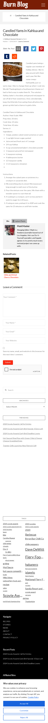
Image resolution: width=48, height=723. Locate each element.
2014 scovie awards (10, 524)
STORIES (6, 625)
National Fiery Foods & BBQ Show (35, 579)
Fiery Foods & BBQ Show (11, 555)
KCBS (5, 575)
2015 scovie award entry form (13, 526)
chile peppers (32, 544)
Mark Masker (23, 226)
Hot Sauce (8, 567)
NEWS (5, 628)
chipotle (5, 546)
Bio (8, 221)
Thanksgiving (30, 602)
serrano (28, 595)
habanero (31, 564)
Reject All (24, 717)
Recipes (18, 39)
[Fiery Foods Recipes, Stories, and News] (18, 5)
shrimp (26, 598)
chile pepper (7, 544)
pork (26, 583)
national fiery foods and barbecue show (13, 581)
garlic (5, 557)
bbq (4, 535)
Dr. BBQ (8, 552)
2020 (27, 530)
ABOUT (6, 631)
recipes (27, 585)
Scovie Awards (13, 595)
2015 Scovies (7, 529)
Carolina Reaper (9, 538)
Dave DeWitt (34, 549)
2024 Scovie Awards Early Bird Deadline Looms (21, 433)
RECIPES (6, 621)
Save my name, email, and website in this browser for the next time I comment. (24, 353)
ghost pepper (9, 560)
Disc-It (5, 549)
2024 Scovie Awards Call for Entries (17, 424)
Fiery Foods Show (35, 557)
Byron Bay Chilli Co (34, 538)
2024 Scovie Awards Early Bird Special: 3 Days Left (23, 429)
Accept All (24, 704)
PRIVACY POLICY (10, 637)
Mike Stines (8, 578)
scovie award (30, 592)
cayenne (8, 541)
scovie (5, 591)
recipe (6, 584)
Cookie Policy (33, 697)
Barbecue (30, 534)
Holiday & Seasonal (10, 39)
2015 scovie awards (32, 526)
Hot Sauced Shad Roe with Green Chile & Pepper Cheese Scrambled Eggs (22, 439)
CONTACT (7, 634)
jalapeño (30, 572)
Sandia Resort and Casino (35, 588)
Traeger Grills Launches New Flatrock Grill (19, 446)
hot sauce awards (31, 569)
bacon (5, 532)
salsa (5, 588)
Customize (24, 710)
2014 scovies (30, 524)
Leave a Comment (23, 41)
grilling (6, 563)
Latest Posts (20, 221)
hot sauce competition (13, 571)
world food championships (11, 601)
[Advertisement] (24, 484)
